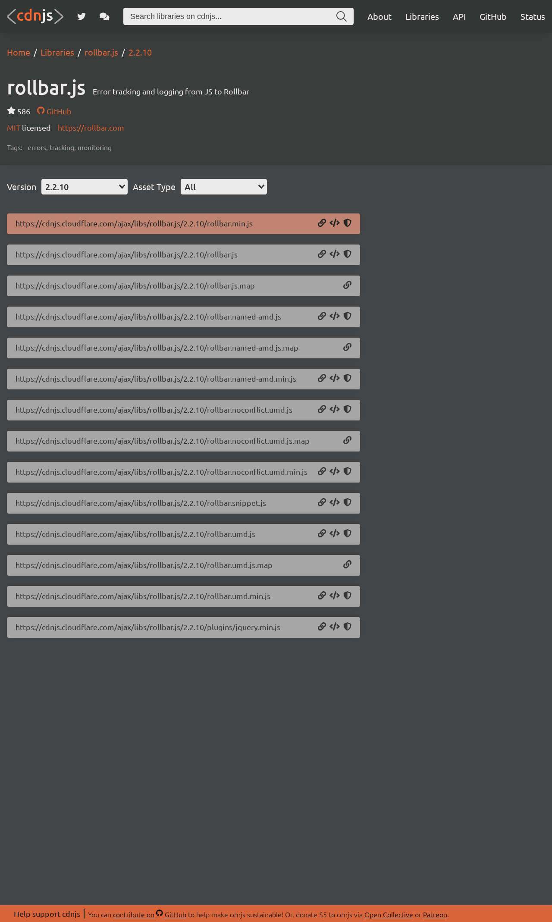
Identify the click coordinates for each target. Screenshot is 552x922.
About (379, 16)
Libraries (422, 16)
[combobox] (84, 186)
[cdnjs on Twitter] (81, 16)
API (459, 16)
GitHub (493, 16)
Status (533, 16)
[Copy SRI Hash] (347, 223)
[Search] (341, 16)
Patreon (435, 914)
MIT (14, 127)
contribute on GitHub (149, 914)
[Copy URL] (322, 223)
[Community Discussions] (105, 16)
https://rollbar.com (91, 127)
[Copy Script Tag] (334, 223)
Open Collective (388, 914)
